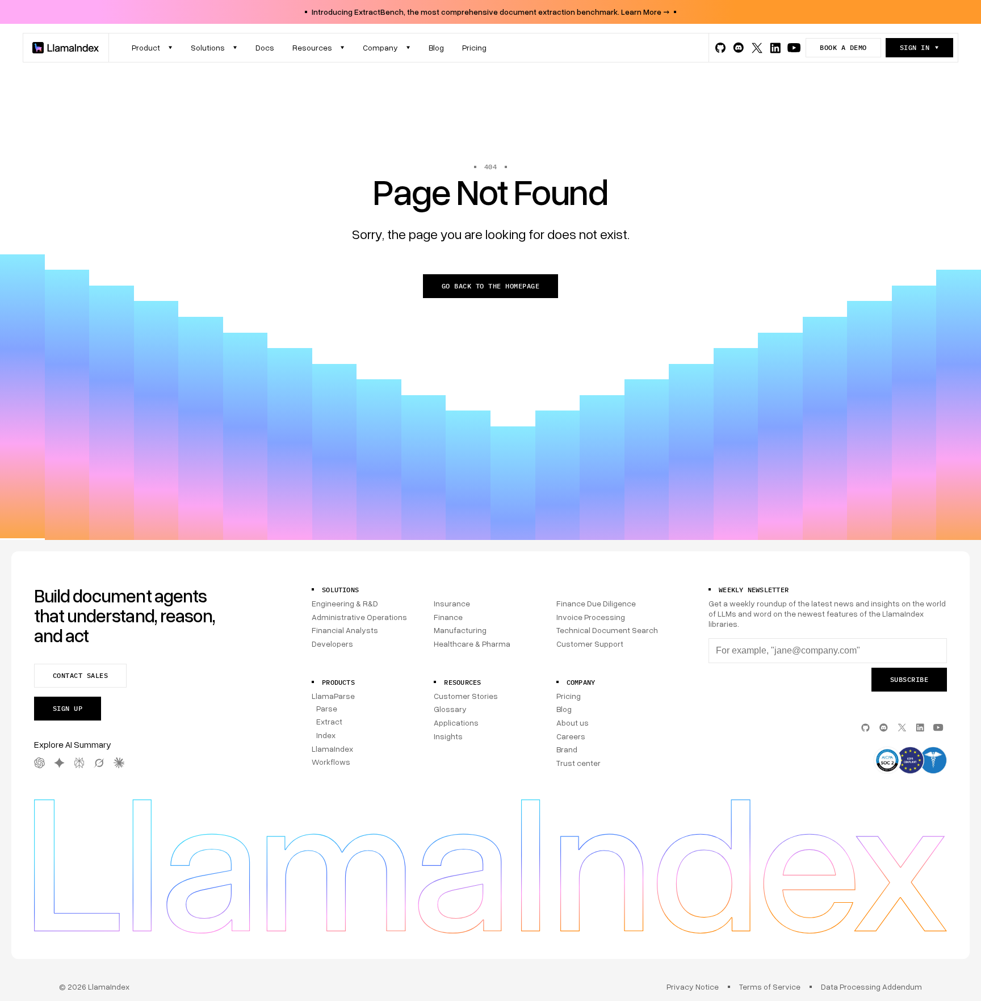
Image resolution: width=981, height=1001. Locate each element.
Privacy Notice (692, 986)
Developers (332, 643)
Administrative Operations (359, 617)
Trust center (578, 763)
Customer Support (589, 643)
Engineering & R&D (345, 603)
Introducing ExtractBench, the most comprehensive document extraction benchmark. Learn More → (490, 11)
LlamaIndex (332, 748)
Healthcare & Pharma (472, 643)
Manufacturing (460, 630)
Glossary (450, 709)
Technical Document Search (607, 630)
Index (326, 735)
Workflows (331, 762)
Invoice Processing (590, 617)
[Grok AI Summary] (99, 762)
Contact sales (80, 675)
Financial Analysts (345, 630)
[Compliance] (910, 761)
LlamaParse (333, 696)
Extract (329, 721)
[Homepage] (65, 47)
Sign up (67, 708)
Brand (566, 749)
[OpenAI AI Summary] (39, 762)
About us (572, 722)
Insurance (452, 603)
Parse (326, 708)
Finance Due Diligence (596, 603)
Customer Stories (466, 696)
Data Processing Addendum (871, 986)
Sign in (914, 47)
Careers (570, 736)
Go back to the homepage (490, 286)
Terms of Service (769, 986)
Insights (448, 736)
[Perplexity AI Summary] (79, 762)
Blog (564, 709)
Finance (448, 617)
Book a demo (843, 47)
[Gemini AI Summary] (59, 762)
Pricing (568, 696)
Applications (456, 722)
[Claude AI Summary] (119, 762)
